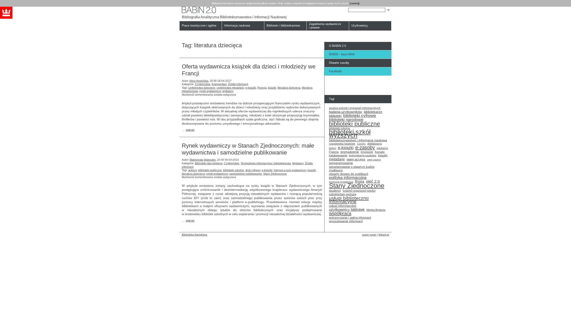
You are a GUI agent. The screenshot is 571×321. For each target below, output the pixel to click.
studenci (335, 190)
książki (272, 87)
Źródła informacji (238, 84)
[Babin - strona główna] (234, 10)
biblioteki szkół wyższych (349, 133)
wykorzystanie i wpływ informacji (350, 217)
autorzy (192, 170)
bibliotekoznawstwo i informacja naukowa (358, 140)
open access (356, 159)
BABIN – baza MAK (342, 54)
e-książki (250, 87)
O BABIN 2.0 (337, 45)
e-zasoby (365, 147)
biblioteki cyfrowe (359, 115)
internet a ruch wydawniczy (290, 170)
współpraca (340, 213)
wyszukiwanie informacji (346, 221)
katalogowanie (338, 155)
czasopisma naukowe (342, 143)
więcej (190, 130)
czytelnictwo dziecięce (201, 87)
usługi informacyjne (342, 206)
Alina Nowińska (198, 80)
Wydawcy (298, 163)
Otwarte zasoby (339, 62)
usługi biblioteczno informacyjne (349, 199)
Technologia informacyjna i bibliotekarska (266, 163)
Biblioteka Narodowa (194, 234)
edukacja (382, 148)
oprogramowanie (341, 163)
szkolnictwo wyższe (342, 194)
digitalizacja (374, 143)
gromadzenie (349, 152)
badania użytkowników (345, 112)
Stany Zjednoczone (275, 173)
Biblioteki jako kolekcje (209, 163)
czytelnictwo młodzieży (230, 87)
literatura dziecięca (288, 87)
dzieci (332, 148)
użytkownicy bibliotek (347, 210)
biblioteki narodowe (346, 120)
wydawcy (228, 91)
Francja (262, 87)
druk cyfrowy (252, 170)
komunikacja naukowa (362, 155)
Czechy (361, 143)
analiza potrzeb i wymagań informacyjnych (355, 108)
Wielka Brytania (375, 209)
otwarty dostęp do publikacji (348, 174)
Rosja (359, 181)
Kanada (380, 152)
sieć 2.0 (373, 181)
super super (369, 234)
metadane (337, 159)
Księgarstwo (219, 84)
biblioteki (335, 116)
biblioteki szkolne (233, 170)
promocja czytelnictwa (341, 182)
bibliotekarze (373, 112)
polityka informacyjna (347, 178)
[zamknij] (354, 3)
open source (374, 159)
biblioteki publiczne (210, 170)
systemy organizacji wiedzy (359, 190)
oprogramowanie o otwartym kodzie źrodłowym (351, 168)
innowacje (367, 151)
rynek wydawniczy (210, 91)
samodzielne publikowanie (245, 173)
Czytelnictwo (202, 84)
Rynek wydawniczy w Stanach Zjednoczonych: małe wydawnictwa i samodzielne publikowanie (248, 149)
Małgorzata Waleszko (203, 159)
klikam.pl (384, 234)
